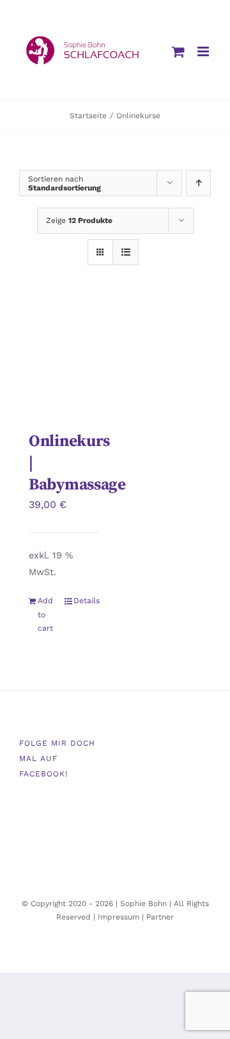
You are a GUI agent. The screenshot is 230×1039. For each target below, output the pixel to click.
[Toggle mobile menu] (204, 51)
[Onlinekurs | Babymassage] (64, 361)
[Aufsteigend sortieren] (198, 183)
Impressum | (122, 916)
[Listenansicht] (125, 252)
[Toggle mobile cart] (178, 51)
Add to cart (45, 614)
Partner (160, 916)
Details (86, 600)
